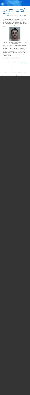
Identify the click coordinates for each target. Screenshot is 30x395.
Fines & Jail (22, 15)
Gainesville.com (15, 58)
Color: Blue (25, 63)
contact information (22, 72)
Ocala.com (7, 58)
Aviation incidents (17, 15)
